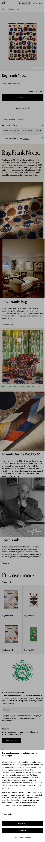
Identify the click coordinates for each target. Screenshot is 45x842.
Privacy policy (7, 814)
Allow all (22, 823)
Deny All (22, 830)
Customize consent (22, 837)
